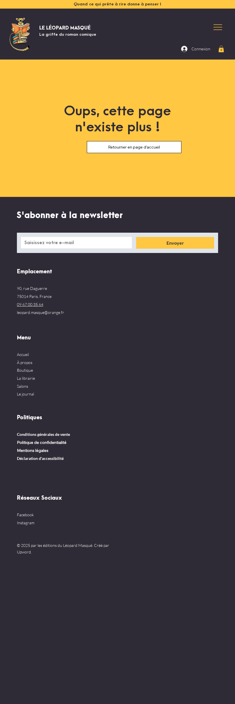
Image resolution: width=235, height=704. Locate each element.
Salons (22, 386)
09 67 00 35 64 (30, 304)
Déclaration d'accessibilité (40, 458)
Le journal (25, 393)
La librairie (26, 378)
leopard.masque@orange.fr (40, 312)
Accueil (23, 354)
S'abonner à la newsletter (70, 215)
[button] (221, 49)
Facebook (25, 514)
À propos (24, 362)
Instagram (25, 522)
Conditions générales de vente (43, 434)
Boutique (25, 370)
